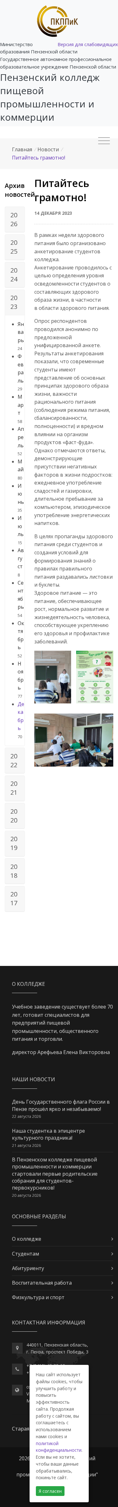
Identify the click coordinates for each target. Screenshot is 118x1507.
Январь (21, 332)
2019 (13, 843)
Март (21, 404)
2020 (13, 815)
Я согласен (50, 1491)
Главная (22, 149)
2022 (13, 760)
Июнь (21, 493)
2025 (13, 247)
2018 (13, 871)
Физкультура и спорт (38, 1297)
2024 (13, 274)
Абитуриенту (28, 1268)
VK (29, 1394)
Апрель (21, 437)
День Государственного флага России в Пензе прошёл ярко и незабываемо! (61, 1105)
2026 (13, 219)
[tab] (15, 219)
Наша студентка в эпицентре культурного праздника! (48, 1134)
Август (21, 558)
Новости (48, 149)
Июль (21, 526)
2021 (13, 788)
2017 (13, 898)
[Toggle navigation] (104, 140)
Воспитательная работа (42, 1282)
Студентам (25, 1253)
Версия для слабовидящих (88, 44)
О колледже (26, 1238)
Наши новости (33, 1079)
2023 (13, 302)
